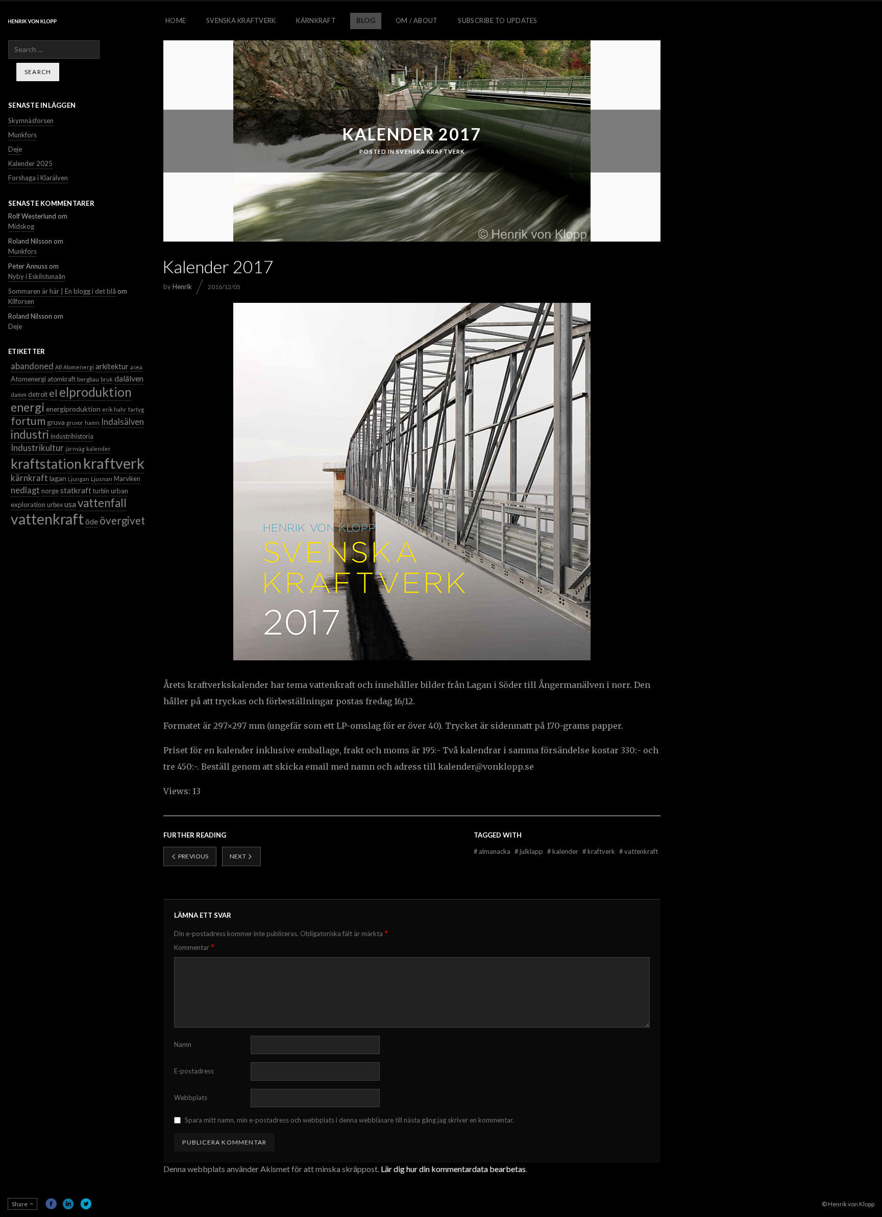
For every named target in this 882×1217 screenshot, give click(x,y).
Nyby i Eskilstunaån (36, 276)
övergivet (122, 520)
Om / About (417, 20)
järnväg (75, 448)
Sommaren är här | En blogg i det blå (62, 291)
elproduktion (95, 392)
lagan (58, 478)
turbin (101, 491)
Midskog (21, 226)
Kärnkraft (315, 20)
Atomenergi (28, 379)
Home (175, 20)
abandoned (32, 366)
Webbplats (190, 1097)
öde (91, 521)
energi (27, 407)
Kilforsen (21, 301)
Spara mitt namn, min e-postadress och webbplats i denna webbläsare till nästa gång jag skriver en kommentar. (349, 1120)
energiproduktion (73, 408)
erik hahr (114, 409)
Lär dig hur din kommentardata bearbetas (453, 1169)
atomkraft (61, 379)
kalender (563, 851)
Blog (365, 20)
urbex (55, 505)
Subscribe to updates (497, 20)
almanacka (493, 851)
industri (30, 434)
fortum (28, 420)
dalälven (128, 378)
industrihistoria (72, 436)
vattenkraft (638, 851)
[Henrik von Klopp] (32, 21)
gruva (56, 422)
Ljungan (78, 478)
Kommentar (194, 947)
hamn (92, 422)
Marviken (127, 479)
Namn (182, 1044)
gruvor (74, 422)
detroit (37, 394)
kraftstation (46, 464)
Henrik (182, 286)
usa (70, 504)
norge (50, 491)
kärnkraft (29, 478)
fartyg (136, 409)
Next (239, 856)
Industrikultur (37, 447)
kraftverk (599, 851)
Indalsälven (122, 421)
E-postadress (194, 1071)
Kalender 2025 (30, 163)
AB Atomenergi (74, 367)
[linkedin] (68, 1203)
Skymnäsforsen (31, 120)
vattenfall (102, 503)
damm (19, 394)
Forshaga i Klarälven (38, 178)
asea (136, 367)
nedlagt (25, 490)
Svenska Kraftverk (241, 20)
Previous (192, 856)
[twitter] (85, 1203)
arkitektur (112, 366)
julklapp (529, 851)
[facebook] (51, 1203)
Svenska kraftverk (430, 151)
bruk (107, 379)
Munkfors (22, 135)
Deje (15, 149)
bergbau (88, 379)
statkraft (75, 490)
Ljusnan (101, 479)
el (53, 393)
